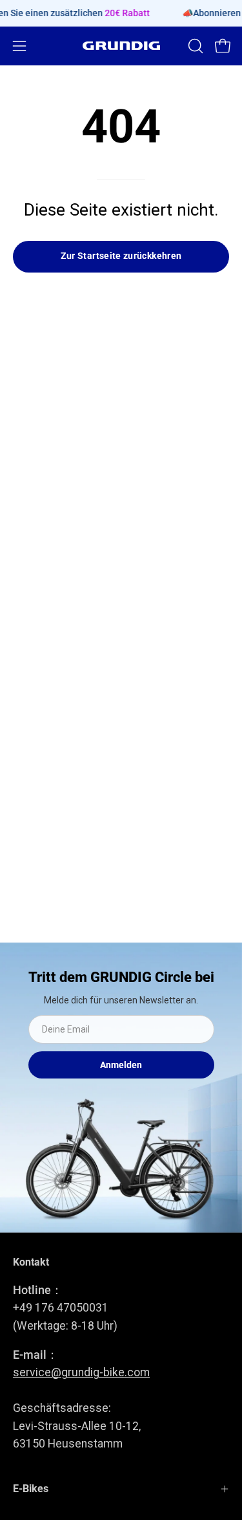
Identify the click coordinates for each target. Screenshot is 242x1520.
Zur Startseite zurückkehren (121, 256)
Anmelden (121, 1065)
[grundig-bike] (121, 45)
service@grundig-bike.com (81, 1372)
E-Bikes (30, 1488)
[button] (194, 46)
